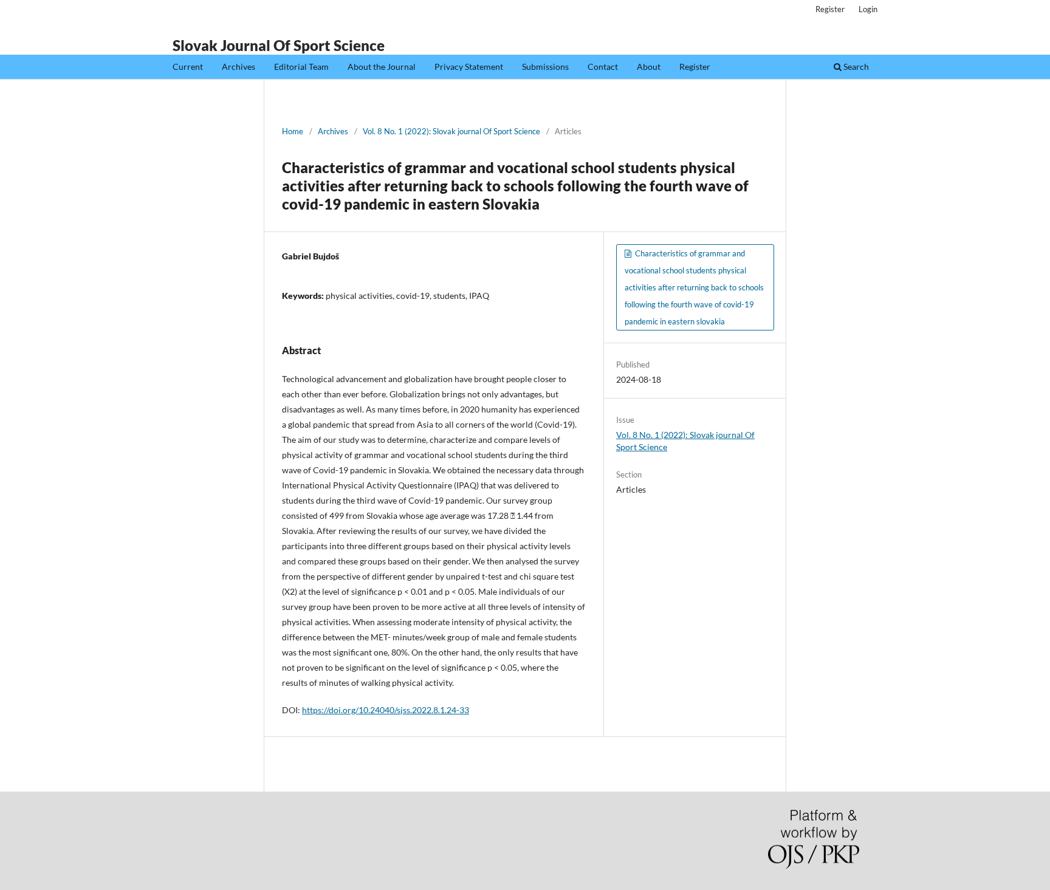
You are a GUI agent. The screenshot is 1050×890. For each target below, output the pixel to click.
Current (188, 66)
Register (694, 66)
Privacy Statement (468, 66)
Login (868, 9)
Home (292, 131)
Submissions (545, 66)
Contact (603, 66)
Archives (238, 66)
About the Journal (382, 66)
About (649, 66)
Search (855, 66)
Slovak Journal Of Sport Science (279, 45)
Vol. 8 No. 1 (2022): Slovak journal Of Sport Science (451, 131)
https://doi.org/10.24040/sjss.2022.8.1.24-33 (385, 710)
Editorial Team (301, 66)
